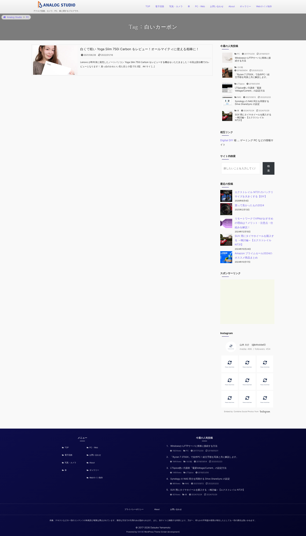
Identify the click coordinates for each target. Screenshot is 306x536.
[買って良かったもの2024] (226, 209)
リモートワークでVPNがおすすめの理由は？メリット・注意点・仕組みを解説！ (254, 223)
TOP (148, 6)
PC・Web (200, 6)
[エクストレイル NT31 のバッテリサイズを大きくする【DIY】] (226, 196)
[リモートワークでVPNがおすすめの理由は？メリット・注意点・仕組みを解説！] (226, 223)
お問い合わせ (216, 6)
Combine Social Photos (244, 411)
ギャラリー (245, 6)
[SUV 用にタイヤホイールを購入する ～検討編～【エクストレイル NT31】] (226, 240)
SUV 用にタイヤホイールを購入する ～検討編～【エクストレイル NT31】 (254, 240)
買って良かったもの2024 (249, 205)
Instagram (264, 411)
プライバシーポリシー (134, 509)
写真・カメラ (176, 6)
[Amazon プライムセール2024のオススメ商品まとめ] (226, 257)
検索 (268, 168)
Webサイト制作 (264, 6)
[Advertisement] (247, 301)
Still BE (141, 532)
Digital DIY (226, 140)
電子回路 (159, 6)
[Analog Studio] (56, 5)
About (232, 6)
